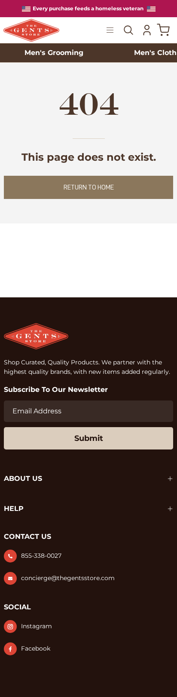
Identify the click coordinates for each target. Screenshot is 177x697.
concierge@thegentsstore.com (68, 578)
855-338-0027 (41, 555)
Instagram (36, 626)
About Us (23, 478)
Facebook (35, 648)
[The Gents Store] (38, 30)
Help (14, 508)
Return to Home (89, 187)
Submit (88, 438)
